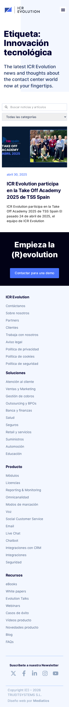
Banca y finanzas (19, 410)
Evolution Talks (17, 598)
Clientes (12, 327)
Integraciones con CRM (23, 548)
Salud (10, 418)
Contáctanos (15, 306)
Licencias (13, 483)
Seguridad (14, 562)
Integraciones (16, 555)
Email (10, 526)
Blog (9, 635)
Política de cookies (20, 356)
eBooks (11, 584)
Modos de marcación (22, 504)
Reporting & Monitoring (23, 490)
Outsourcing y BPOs (21, 403)
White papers (16, 591)
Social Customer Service (24, 519)
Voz (9, 512)
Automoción (15, 446)
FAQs (10, 642)
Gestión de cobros (20, 396)
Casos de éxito (17, 613)
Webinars (13, 606)
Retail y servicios (18, 432)
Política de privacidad (22, 349)
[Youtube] (55, 673)
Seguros (12, 425)
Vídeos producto (18, 620)
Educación (14, 454)
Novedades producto (22, 627)
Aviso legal (14, 342)
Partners (12, 320)
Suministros (15, 439)
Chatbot (12, 540)
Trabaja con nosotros (22, 335)
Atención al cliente (20, 382)
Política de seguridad (22, 364)
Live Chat (13, 533)
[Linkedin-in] (34, 673)
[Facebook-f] (24, 673)
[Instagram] (45, 673)
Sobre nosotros (17, 313)
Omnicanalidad (17, 497)
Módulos (12, 475)
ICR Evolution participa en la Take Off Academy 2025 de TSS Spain (34, 190)
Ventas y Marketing (20, 389)
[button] (63, 10)
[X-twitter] (13, 673)
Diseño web (17, 701)
